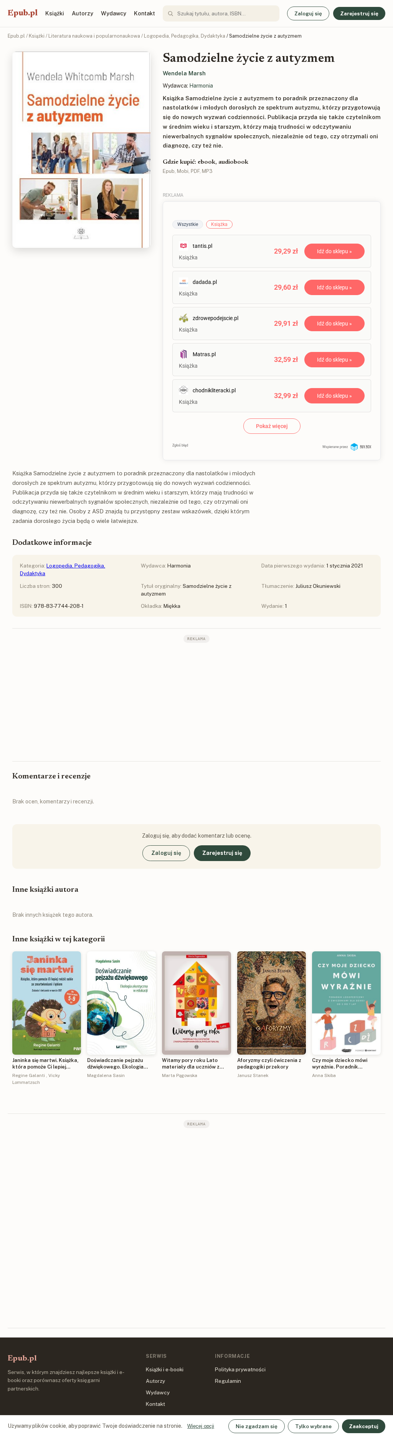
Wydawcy (113, 13)
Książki (54, 13)
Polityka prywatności (240, 1369)
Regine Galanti (28, 1075)
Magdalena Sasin (106, 1075)
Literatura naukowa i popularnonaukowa (94, 36)
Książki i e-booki (164, 1369)
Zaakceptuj (363, 1426)
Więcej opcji (200, 1426)
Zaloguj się (308, 13)
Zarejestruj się (359, 13)
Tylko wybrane (313, 1426)
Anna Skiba (324, 1075)
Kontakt (144, 13)
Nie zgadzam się (256, 1426)
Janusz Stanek (252, 1075)
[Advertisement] (196, 701)
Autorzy (82, 13)
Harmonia (201, 86)
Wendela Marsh (184, 73)
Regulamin (228, 1381)
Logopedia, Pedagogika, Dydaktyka (184, 36)
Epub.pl (23, 13)
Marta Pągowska (179, 1075)
